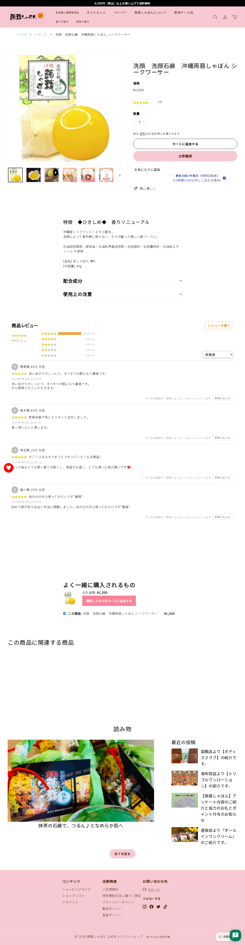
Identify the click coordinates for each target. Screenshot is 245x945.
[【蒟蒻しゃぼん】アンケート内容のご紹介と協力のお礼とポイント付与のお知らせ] (185, 797)
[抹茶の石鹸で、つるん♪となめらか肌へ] (81, 781)
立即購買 (185, 156)
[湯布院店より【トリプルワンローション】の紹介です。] (185, 778)
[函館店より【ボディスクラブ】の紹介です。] (185, 756)
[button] (226, 178)
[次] (118, 175)
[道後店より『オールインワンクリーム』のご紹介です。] (185, 825)
